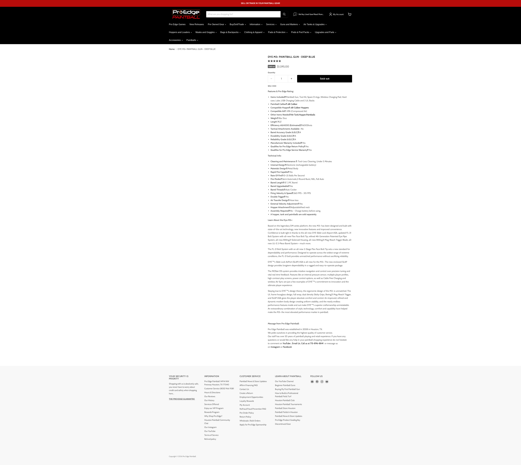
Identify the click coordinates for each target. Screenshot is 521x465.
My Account (245, 405)
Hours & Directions (212, 392)
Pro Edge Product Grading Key (287, 420)
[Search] (284, 14)
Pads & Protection (277, 32)
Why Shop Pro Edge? (213, 416)
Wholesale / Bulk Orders (250, 421)
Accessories (175, 40)
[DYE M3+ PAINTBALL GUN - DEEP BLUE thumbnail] (197, 62)
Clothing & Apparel (253, 32)
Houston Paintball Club (285, 400)
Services (270, 24)
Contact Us (244, 389)
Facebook (287, 347)
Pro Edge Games (177, 24)
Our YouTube (209, 431)
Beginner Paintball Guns (285, 385)
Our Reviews (209, 396)
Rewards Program (211, 412)
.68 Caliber (292, 104)
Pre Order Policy (247, 413)
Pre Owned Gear (216, 24)
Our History (209, 400)
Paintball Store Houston (285, 408)
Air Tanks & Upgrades (314, 24)
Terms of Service (211, 435)
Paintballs (191, 40)
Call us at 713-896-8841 (312, 343)
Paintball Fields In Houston (286, 412)
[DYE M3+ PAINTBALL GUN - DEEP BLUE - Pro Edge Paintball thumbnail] (174, 62)
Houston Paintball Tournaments (288, 404)
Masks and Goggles (205, 32)
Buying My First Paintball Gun (287, 389)
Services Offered (211, 404)
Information (255, 24)
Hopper (302, 114)
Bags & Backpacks (229, 32)
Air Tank (294, 114)
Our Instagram (210, 427)
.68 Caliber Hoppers (299, 107)
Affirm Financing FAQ (249, 385)
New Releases (197, 24)
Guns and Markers (289, 24)
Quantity (271, 72)
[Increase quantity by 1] (291, 78)
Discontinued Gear (283, 424)
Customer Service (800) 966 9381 (219, 388)
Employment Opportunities (251, 397)
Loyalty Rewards (247, 401)
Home (172, 49)
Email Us (296, 343)
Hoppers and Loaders (179, 32)
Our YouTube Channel (284, 381)
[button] (274, 61)
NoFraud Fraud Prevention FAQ (253, 409)
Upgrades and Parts (325, 32)
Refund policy (210, 439)
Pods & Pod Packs (300, 32)
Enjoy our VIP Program (213, 408)
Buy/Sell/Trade (237, 24)
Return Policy (245, 417)
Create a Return (246, 393)
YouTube (286, 343)
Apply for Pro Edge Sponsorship (253, 424)
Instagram (275, 347)
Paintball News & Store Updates (253, 381)
